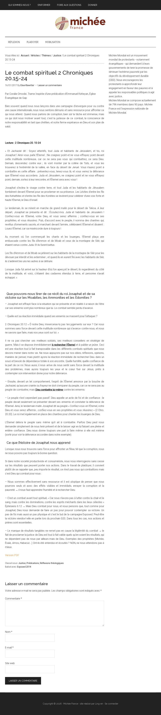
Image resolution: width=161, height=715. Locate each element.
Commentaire (13, 598)
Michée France (80, 23)
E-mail (9, 647)
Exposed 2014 (24, 566)
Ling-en (99, 703)
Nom (8, 631)
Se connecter (111, 703)
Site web (10, 663)
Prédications (33, 563)
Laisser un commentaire (50, 85)
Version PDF (12, 555)
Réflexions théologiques (52, 563)
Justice (22, 563)
